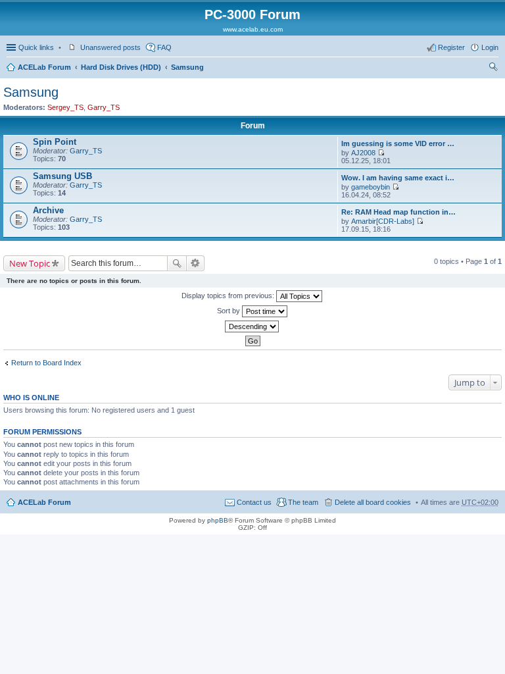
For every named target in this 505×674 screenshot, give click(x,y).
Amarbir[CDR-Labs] (382, 221)
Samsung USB (62, 176)
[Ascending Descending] (252, 326)
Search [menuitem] (493, 68)
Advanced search (195, 263)
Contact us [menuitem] (254, 502)
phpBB (217, 520)
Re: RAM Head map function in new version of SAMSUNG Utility (398, 212)
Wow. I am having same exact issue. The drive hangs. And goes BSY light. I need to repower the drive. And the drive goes (398, 178)
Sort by (229, 311)
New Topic (29, 263)
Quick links (36, 47)
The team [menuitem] (303, 502)
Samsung (187, 67)
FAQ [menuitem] (164, 47)
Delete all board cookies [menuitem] (373, 502)
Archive (48, 210)
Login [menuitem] (489, 47)
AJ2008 (363, 153)
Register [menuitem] (451, 47)
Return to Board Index (46, 363)
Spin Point (54, 142)
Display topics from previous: (228, 295)
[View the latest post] (381, 153)
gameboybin (370, 187)
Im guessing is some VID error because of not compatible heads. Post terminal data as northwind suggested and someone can (398, 143)
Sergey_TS (65, 107)
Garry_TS (103, 107)
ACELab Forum (44, 67)
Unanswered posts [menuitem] (110, 47)
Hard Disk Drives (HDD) (121, 67)
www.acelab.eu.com (253, 29)
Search (177, 263)
